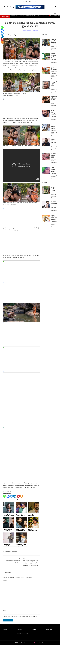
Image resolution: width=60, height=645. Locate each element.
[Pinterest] (18, 496)
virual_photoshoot (13, 551)
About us (5, 629)
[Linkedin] (14, 496)
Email (4, 605)
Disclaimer (33, 629)
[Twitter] (11, 496)
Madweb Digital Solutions (41, 642)
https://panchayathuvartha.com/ (22, 634)
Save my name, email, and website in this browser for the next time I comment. (21, 616)
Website (4, 610)
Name (4, 599)
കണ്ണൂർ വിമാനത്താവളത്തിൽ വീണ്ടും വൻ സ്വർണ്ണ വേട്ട (13, 560)
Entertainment (12, 549)
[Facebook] (8, 496)
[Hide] (1, 45)
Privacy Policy (49, 629)
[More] (21, 496)
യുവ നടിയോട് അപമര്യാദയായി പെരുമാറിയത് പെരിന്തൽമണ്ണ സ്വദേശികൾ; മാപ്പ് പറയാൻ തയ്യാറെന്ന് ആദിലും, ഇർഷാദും (30, 562)
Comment (5, 580)
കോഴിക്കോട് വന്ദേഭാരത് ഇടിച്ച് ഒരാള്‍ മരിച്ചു (54, 129)
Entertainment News (20, 549)
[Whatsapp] (4, 496)
